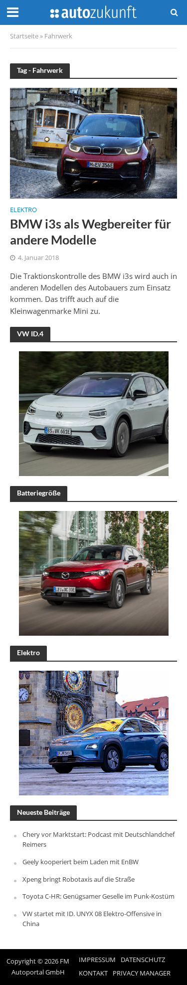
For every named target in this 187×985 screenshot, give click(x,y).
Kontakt (93, 973)
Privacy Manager (142, 973)
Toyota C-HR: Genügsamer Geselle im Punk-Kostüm (98, 896)
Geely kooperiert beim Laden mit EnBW (80, 861)
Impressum (97, 960)
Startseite (24, 36)
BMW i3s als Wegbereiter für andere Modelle (90, 231)
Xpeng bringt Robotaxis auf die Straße (78, 879)
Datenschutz (143, 960)
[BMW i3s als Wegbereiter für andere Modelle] (93, 142)
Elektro (23, 210)
